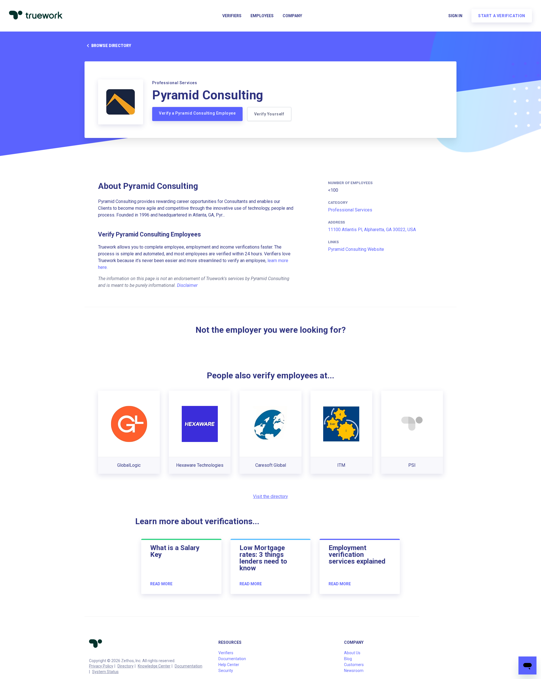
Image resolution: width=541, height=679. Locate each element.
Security (225, 670)
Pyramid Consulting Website (356, 249)
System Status (105, 671)
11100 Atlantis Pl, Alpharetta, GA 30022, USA (372, 229)
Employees (262, 16)
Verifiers (231, 16)
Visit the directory (270, 496)
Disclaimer (187, 285)
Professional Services (350, 210)
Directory (125, 666)
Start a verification (501, 16)
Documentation (188, 666)
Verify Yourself (269, 114)
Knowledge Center (154, 666)
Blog (348, 658)
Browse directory (111, 45)
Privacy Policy (101, 666)
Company (292, 16)
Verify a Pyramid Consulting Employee (197, 113)
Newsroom (353, 670)
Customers (354, 664)
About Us (352, 653)
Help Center (228, 664)
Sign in (455, 16)
